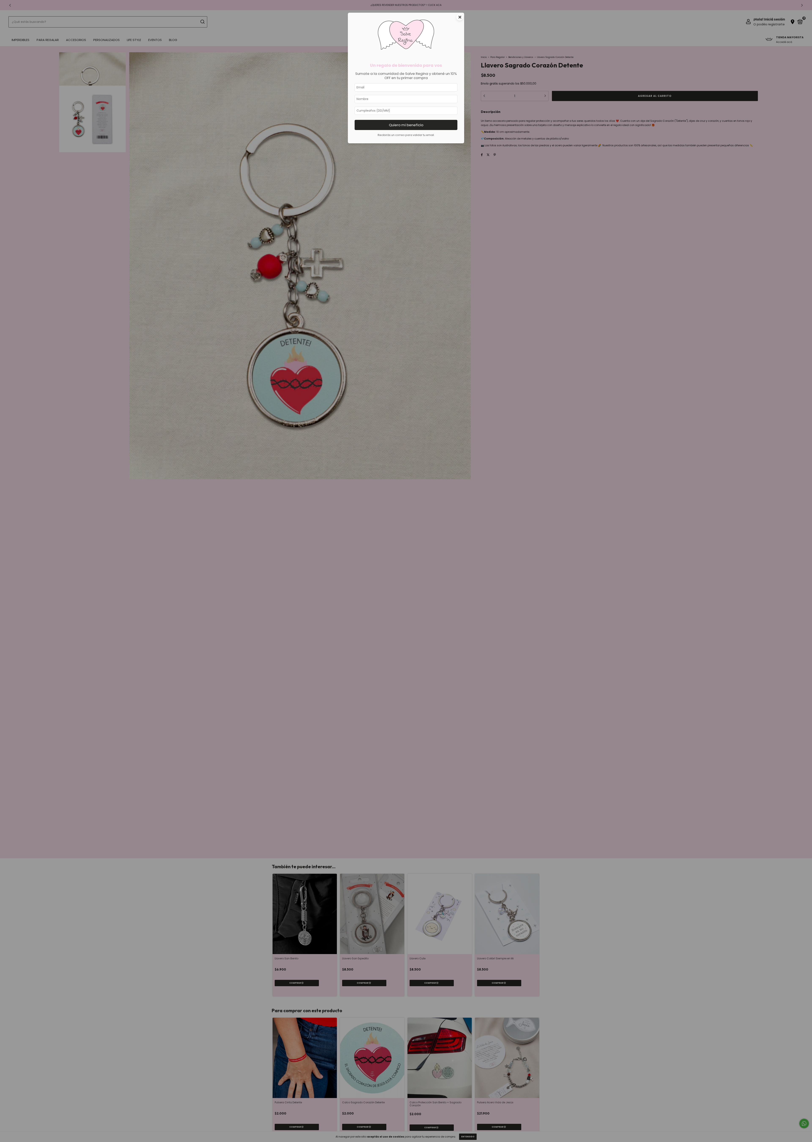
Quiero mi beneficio (406, 124)
